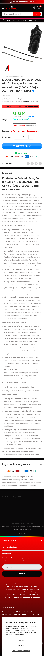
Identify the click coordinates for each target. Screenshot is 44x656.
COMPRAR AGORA (23, 146)
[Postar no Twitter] (36, 163)
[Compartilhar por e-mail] (40, 163)
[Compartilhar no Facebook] (28, 163)
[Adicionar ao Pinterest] (32, 163)
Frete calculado (19, 126)
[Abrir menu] (3, 8)
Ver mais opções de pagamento (24, 123)
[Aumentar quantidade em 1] (31, 137)
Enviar (22, 574)
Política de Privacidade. (15, 634)
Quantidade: (7, 137)
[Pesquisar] (37, 14)
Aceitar (21, 640)
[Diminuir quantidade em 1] (16, 137)
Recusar (21, 645)
